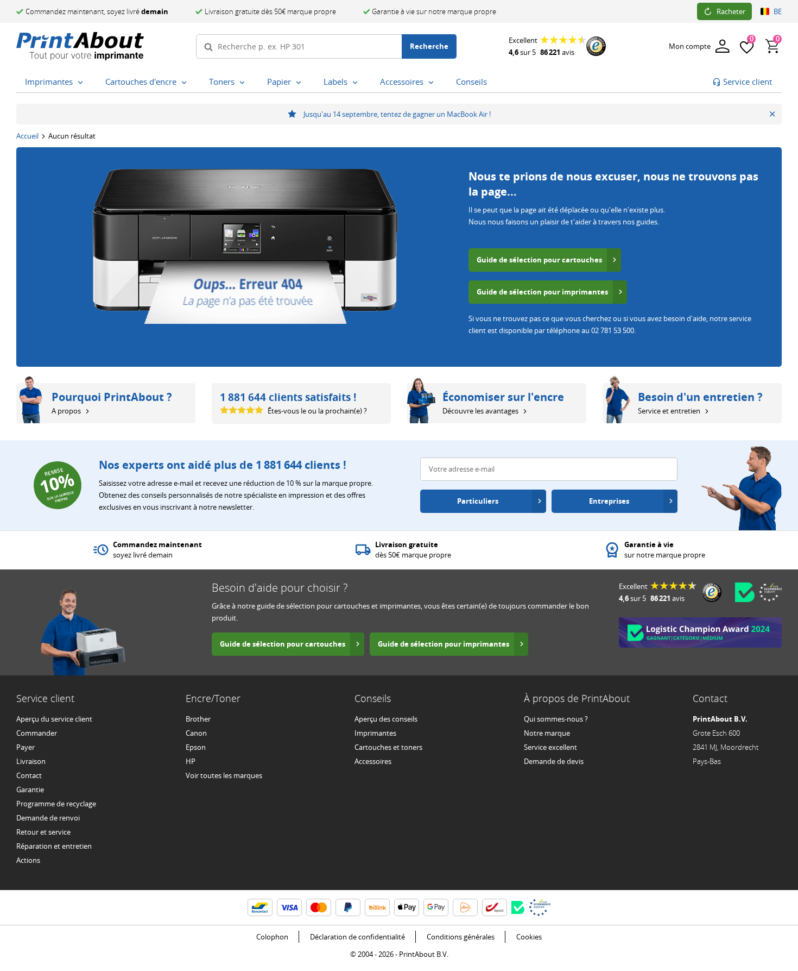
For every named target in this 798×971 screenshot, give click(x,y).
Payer (25, 747)
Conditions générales (461, 937)
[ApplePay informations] (406, 907)
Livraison (31, 761)
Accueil (27, 136)
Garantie (30, 789)
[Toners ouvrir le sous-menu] (244, 82)
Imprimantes (375, 733)
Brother (198, 719)
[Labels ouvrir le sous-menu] (357, 82)
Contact (29, 775)
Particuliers (477, 501)
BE (778, 11)
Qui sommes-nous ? (556, 719)
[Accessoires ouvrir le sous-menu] (433, 82)
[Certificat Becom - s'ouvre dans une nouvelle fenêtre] (745, 592)
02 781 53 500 (612, 330)
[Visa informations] (289, 907)
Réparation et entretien (54, 846)
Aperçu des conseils (385, 719)
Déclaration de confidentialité (357, 937)
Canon (196, 733)
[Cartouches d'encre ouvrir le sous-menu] (186, 82)
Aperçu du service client (54, 719)
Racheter (731, 11)
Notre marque (547, 733)
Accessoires (372, 761)
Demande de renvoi (48, 818)
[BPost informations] (494, 907)
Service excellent (550, 747)
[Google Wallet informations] (435, 907)
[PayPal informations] (347, 907)
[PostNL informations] (465, 907)
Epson (196, 747)
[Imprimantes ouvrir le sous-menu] (82, 82)
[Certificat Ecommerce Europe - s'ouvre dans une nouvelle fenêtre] (770, 592)
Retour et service (43, 832)
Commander (36, 733)
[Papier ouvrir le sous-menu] (300, 82)
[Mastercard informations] (318, 907)
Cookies (529, 937)
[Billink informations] (377, 907)
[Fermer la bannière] (772, 114)
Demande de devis (554, 761)
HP (190, 761)
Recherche (429, 46)
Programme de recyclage (56, 804)
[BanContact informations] (260, 907)
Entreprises (609, 501)
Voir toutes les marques (224, 775)
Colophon (272, 937)
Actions (28, 860)
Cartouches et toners (388, 747)
